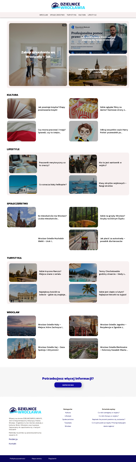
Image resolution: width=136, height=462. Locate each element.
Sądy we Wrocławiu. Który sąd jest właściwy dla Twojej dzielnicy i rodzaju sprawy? (97, 38)
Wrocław (44, 15)
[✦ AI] (40, 85)
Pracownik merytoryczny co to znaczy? (52, 164)
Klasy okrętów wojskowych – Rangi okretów (112, 184)
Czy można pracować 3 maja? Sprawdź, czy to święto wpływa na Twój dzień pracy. (52, 131)
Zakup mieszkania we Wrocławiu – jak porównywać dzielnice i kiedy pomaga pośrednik (38, 54)
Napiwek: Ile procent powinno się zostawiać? (108, 419)
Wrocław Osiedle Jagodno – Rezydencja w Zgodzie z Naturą (113, 326)
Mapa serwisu (37, 458)
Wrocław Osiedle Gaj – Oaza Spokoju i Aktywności (51, 348)
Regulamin (52, 458)
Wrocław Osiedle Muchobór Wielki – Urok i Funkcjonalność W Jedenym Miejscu (51, 240)
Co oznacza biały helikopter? (53, 184)
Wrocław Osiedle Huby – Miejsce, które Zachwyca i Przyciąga (50, 326)
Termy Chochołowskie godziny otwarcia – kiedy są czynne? (112, 272)
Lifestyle (92, 15)
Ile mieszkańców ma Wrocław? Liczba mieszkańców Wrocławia (52, 217)
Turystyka (71, 15)
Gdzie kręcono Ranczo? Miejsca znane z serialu (98, 70)
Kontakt (12, 443)
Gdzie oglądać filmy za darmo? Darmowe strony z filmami (112, 108)
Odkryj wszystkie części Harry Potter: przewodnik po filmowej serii (114, 131)
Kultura (82, 15)
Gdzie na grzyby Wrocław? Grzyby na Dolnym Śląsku (112, 217)
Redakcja (13, 439)
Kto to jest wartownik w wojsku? (110, 164)
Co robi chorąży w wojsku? (109, 416)
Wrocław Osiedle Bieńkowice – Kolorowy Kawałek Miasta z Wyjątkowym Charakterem (114, 348)
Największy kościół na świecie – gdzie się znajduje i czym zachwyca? (52, 293)
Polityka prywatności (17, 458)
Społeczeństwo (57, 15)
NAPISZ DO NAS (68, 385)
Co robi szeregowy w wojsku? (109, 412)
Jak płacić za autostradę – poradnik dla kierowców (112, 240)
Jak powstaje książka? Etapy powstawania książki (51, 108)
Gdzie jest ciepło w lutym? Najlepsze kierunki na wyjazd (112, 293)
